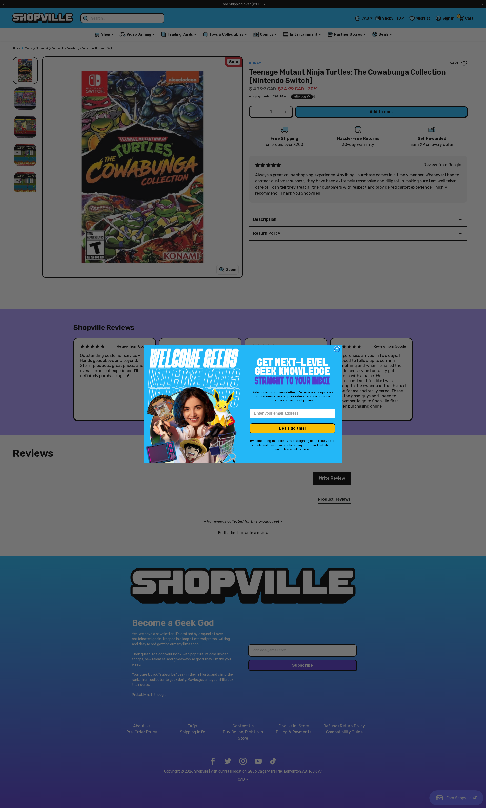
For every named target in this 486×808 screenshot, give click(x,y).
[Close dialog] (337, 349)
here (305, 449)
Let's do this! (292, 428)
